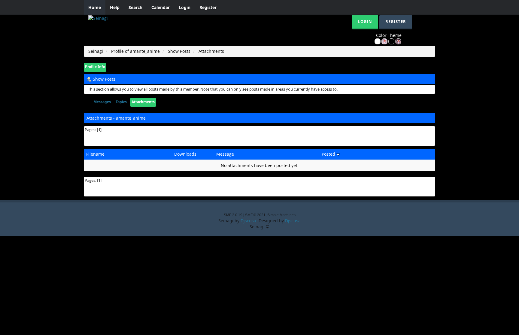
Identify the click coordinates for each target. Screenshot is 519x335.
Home (94, 7)
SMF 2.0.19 (233, 215)
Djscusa (248, 220)
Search (135, 7)
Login (184, 7)
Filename (95, 154)
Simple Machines (281, 215)
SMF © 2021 (255, 215)
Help (115, 7)
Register (208, 7)
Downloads (185, 154)
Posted (329, 154)
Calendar (160, 7)
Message (225, 154)
